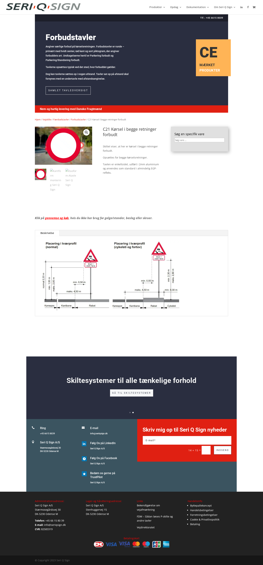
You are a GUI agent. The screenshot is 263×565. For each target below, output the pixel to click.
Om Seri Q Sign (223, 7)
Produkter (155, 7)
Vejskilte (47, 119)
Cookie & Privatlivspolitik (204, 519)
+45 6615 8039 (47, 433)
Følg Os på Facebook (103, 458)
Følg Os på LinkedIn (103, 443)
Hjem (38, 119)
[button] (86, 132)
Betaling (195, 524)
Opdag (174, 7)
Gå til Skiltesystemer (131, 393)
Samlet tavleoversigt (68, 90)
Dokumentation (196, 7)
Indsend (222, 450)
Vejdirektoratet (146, 527)
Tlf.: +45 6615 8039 (211, 17)
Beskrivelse (47, 233)
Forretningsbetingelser (204, 515)
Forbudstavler (78, 119)
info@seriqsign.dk (99, 433)
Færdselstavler (61, 119)
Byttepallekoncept (201, 505)
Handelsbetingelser (202, 510)
